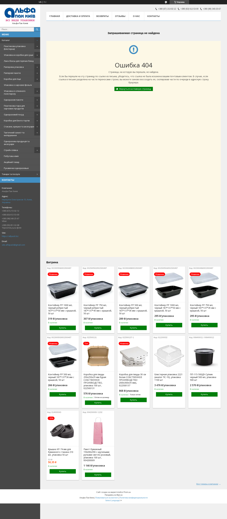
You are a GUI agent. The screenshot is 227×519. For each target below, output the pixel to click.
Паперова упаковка (14, 67)
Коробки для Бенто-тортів (17, 120)
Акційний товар (11, 162)
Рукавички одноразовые (16, 168)
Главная (54, 16)
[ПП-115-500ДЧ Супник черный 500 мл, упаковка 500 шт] (204, 356)
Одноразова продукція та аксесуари (16, 142)
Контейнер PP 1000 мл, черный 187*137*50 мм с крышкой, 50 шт (167, 308)
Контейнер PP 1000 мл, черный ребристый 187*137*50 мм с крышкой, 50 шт (62, 309)
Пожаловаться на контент (106, 498)
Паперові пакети (12, 73)
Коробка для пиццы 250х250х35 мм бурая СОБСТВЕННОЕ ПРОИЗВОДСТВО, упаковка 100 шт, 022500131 (95, 381)
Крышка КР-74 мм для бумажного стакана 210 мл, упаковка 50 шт (60, 452)
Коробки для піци (12, 79)
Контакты (153, 16)
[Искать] (37, 29)
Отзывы (120, 16)
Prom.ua (127, 492)
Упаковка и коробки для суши (18, 55)
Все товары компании (207, 484)
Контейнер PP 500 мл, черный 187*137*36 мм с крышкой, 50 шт (61, 377)
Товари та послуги (11, 174)
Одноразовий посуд (14, 114)
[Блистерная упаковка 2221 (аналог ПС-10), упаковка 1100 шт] (169, 356)
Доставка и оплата (78, 16)
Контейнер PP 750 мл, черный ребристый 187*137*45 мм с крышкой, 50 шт (98, 309)
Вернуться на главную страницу (135, 88)
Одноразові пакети (13, 99)
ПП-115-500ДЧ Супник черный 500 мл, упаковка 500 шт (203, 377)
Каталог (6, 40)
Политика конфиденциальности (134, 498)
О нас (136, 16)
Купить (62, 327)
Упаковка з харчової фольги (18, 85)
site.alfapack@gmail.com (13, 244)
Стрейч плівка (11, 150)
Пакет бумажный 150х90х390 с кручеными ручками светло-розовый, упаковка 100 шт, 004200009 (97, 455)
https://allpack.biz (10, 236)
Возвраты (102, 16)
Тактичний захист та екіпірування (14, 134)
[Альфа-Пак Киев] (20, 14)
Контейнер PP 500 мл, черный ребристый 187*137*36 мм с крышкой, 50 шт (133, 309)
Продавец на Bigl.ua (113, 495)
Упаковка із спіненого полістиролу (14, 92)
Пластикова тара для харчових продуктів (14, 107)
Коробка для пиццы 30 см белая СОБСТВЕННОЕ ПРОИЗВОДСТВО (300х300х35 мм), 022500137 (132, 380)
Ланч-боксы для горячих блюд (19, 61)
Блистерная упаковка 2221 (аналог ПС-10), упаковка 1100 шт (168, 377)
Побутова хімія (11, 156)
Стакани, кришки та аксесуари (19, 126)
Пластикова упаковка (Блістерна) (14, 47)
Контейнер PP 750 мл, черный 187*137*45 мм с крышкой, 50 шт (203, 308)
